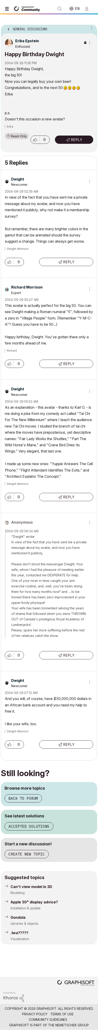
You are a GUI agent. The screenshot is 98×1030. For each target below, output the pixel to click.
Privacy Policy (34, 1014)
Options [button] (91, 27)
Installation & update (25, 908)
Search (59, 8)
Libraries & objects (24, 923)
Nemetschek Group (72, 1025)
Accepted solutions (28, 826)
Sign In (89, 9)
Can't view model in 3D (31, 886)
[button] (35, 140)
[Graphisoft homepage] (76, 983)
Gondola (18, 917)
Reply (76, 139)
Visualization (19, 939)
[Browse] (8, 8)
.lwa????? (19, 932)
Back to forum (23, 798)
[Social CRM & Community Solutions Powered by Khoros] (13, 996)
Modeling (17, 893)
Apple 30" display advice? (34, 902)
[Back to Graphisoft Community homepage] (28, 8)
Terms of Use (62, 1014)
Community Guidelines (48, 1020)
